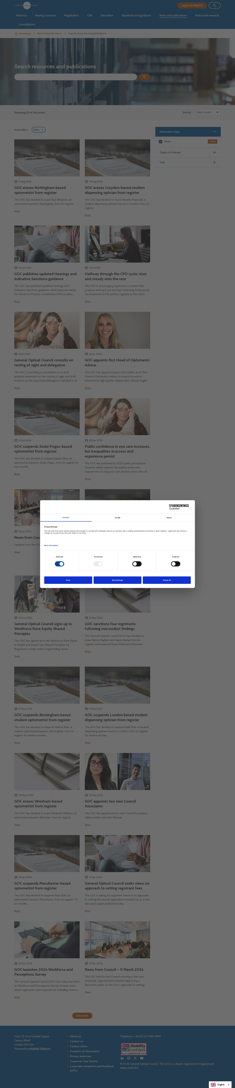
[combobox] (220, 1084)
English (221, 1084)
